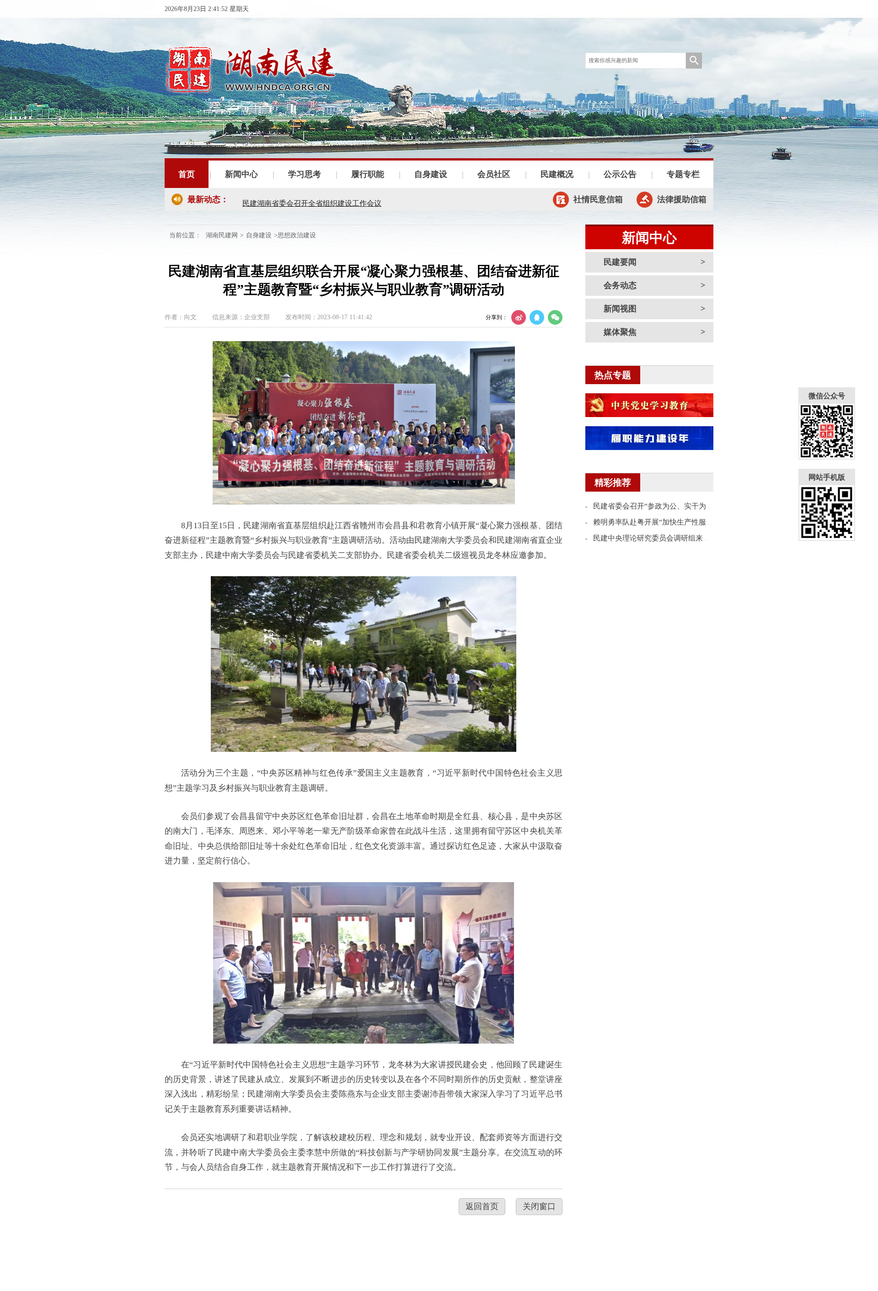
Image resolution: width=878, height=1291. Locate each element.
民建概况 (557, 174)
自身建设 (430, 174)
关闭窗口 (539, 1206)
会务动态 (620, 285)
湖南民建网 (222, 235)
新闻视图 (620, 308)
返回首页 (482, 1206)
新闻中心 (241, 174)
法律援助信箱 (682, 199)
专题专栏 (683, 174)
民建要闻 (620, 262)
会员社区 (493, 174)
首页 (186, 174)
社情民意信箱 (598, 199)
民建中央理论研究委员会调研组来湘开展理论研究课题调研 (688, 538)
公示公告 (620, 174)
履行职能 (367, 174)
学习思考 (304, 174)
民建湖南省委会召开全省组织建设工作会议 (311, 199)
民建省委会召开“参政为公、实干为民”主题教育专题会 (680, 506)
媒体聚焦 (620, 332)
